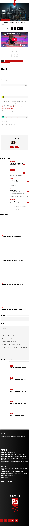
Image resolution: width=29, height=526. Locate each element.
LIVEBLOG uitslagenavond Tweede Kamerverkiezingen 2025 (13, 471)
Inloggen (25, 76)
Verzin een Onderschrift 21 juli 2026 (18, 403)
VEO (3, 235)
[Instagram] (13, 147)
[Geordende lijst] (9, 85)
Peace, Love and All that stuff (12, 117)
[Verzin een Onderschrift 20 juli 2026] (5, 414)
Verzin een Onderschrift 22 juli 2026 (18, 391)
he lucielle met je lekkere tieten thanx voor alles (14, 60)
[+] (19, 84)
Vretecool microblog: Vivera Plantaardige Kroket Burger (13, 456)
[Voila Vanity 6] (4, 172)
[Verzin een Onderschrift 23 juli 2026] (5, 378)
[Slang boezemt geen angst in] (4, 164)
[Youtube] (18, 147)
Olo (9, 19)
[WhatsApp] (21, 28)
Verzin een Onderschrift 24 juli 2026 (18, 367)
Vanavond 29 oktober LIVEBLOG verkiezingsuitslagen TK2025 (14, 473)
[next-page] (4, 422)
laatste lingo (4, 62)
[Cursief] (4, 85)
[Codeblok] (14, 85)
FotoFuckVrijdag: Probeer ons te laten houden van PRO (13, 486)
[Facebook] (12, 28)
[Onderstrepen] (6, 85)
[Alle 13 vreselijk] (4, 181)
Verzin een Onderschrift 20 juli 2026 (18, 415)
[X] (15, 28)
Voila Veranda (13, 190)
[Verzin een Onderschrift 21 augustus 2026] (14, 249)
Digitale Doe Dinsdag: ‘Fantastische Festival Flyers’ (12, 484)
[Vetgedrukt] (2, 85)
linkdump (4, 19)
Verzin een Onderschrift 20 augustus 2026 (12, 285)
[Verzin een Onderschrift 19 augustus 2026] (14, 297)
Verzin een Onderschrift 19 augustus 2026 (12, 309)
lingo (9, 62)
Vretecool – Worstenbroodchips (8, 452)
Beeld (11, 178)
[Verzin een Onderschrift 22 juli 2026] (5, 390)
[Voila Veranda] (4, 191)
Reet (16, 142)
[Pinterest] (18, 28)
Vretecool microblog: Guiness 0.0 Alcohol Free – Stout (13, 454)
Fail (11, 188)
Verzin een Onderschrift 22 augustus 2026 (12, 236)
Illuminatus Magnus (9, 96)
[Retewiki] (16, 520)
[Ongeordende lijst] (11, 85)
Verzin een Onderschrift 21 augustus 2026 (12, 261)
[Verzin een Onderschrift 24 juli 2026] (5, 366)
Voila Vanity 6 (13, 172)
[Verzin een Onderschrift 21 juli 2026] (5, 402)
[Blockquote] (12, 85)
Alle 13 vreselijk (13, 180)
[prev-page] (2, 422)
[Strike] (7, 85)
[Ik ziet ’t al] (4, 202)
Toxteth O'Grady (13, 164)
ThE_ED (11, 181)
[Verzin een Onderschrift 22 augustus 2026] (14, 224)
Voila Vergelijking (5, 477)
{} (17, 84)
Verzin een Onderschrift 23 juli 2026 (18, 379)
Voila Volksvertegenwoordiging (8, 475)
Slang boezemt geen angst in (16, 163)
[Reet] (13, 142)
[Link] (15, 85)
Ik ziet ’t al (12, 201)
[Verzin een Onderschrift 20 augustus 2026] (14, 273)
